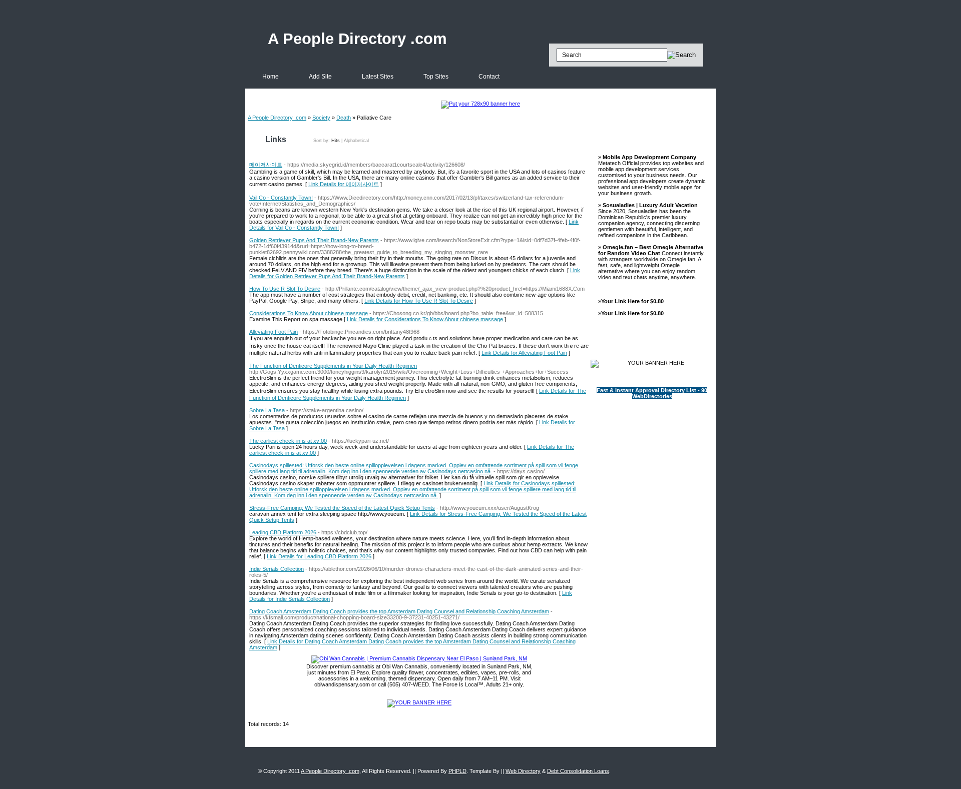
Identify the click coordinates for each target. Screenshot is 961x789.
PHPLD (457, 771)
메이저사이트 (265, 165)
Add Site (320, 76)
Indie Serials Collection (276, 569)
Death (343, 118)
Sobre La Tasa (267, 410)
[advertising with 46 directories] (419, 702)
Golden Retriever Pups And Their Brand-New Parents (314, 240)
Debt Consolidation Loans (578, 771)
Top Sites (435, 76)
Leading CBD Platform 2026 (282, 532)
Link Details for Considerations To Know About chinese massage (425, 319)
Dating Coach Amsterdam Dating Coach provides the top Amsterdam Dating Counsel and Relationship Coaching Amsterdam (399, 611)
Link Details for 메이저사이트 (343, 184)
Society (321, 118)
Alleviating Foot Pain (273, 332)
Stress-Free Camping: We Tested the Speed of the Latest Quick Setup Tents (342, 508)
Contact (489, 76)
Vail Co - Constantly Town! (281, 198)
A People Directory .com (357, 39)
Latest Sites (377, 76)
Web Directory (523, 771)
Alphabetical (356, 140)
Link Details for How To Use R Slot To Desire (418, 301)
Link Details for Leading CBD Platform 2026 (319, 556)
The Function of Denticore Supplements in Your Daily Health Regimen (333, 366)
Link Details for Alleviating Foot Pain (524, 353)
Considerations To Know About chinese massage (308, 313)
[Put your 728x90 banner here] (480, 104)
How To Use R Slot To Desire (284, 289)
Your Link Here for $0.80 (632, 301)
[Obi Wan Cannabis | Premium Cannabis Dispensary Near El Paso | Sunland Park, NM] (419, 658)
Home (270, 76)
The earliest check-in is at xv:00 (288, 441)
